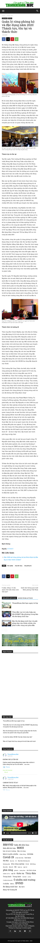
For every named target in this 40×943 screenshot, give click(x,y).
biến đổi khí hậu (21, 845)
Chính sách (10, 15)
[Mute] (33, 833)
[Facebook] (4, 39)
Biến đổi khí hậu (9, 848)
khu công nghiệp (17, 864)
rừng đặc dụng (18, 565)
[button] (3, 10)
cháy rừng (22, 854)
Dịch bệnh (28, 858)
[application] (20, 824)
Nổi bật (10, 18)
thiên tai (20, 873)
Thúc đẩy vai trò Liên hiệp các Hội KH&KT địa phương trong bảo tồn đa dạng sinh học (25, 614)
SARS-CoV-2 (6, 873)
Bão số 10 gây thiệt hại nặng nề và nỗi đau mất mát (19, 741)
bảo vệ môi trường (9, 851)
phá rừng (8, 870)
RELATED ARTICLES (9, 598)
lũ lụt (27, 864)
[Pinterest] (12, 39)
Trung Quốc (7, 877)
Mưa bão (5, 867)
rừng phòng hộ (27, 565)
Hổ (16, 861)
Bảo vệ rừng (21, 851)
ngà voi (25, 867)
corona (30, 854)
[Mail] (20, 931)
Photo (8, 767)
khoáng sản (6, 864)
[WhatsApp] (16, 39)
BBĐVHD (8, 845)
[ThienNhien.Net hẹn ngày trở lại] (6, 605)
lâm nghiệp (10, 565)
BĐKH (20, 848)
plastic (16, 870)
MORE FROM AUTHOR (25, 598)
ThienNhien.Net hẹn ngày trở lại (25, 603)
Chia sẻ (6, 772)
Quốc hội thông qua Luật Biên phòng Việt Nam (29, 589)
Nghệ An (20, 867)
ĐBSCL (12, 884)
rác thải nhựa (31, 870)
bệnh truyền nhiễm (10, 854)
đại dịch (22, 887)
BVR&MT (10, 549)
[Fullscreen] (36, 833)
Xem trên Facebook (7, 770)
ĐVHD (19, 883)
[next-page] (6, 630)
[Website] (30, 931)
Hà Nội (6, 861)
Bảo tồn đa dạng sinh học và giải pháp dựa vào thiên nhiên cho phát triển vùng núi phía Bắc (24, 623)
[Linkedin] (15, 931)
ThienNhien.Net (13, 754)
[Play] (4, 833)
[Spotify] (25, 931)
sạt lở (13, 873)
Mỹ (15, 867)
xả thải (29, 876)
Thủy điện (30, 873)
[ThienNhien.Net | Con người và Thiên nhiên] (20, 4)
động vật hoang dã (10, 890)
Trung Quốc (17, 877)
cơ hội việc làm (19, 857)
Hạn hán (12, 861)
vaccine (24, 876)
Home (3, 15)
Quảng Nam (22, 870)
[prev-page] (3, 630)
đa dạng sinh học (10, 887)
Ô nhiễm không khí (7, 880)
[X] (8, 39)
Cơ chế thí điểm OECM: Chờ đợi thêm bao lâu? (17, 737)
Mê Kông (33, 864)
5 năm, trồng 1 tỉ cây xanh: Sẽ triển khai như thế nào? (10, 590)
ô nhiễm (6, 884)
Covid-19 (8, 857)
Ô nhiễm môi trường (24, 880)
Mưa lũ (11, 867)
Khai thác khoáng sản (24, 861)
